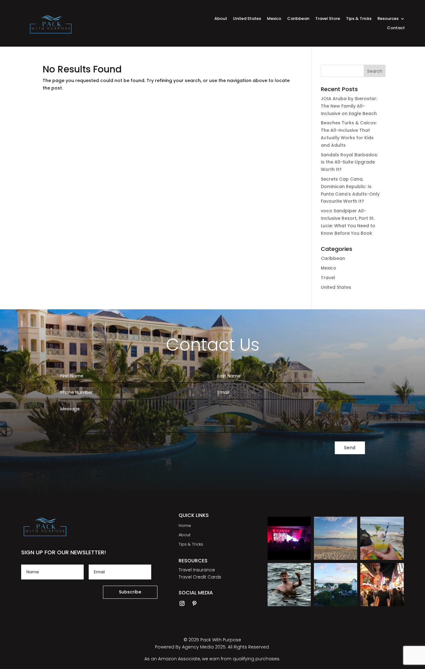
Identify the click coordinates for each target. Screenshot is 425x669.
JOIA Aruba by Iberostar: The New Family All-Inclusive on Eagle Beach (349, 106)
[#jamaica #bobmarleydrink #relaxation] (382, 538)
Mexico (274, 18)
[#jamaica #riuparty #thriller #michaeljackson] (289, 538)
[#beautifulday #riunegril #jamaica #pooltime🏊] (335, 584)
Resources (388, 18)
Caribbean (298, 18)
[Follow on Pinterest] (194, 603)
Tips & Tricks (358, 18)
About (220, 18)
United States (247, 18)
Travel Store (327, 18)
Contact (396, 28)
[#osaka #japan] (382, 584)
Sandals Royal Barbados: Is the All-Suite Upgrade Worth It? (349, 162)
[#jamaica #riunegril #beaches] (335, 538)
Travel (328, 278)
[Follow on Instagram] (182, 603)
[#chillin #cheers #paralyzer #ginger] (289, 584)
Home (185, 526)
